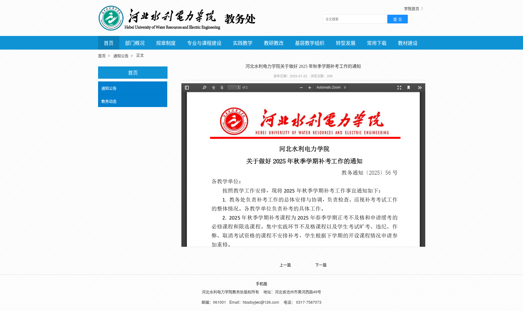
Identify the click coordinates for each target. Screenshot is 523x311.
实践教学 (243, 42)
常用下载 (377, 42)
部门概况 (135, 42)
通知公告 (121, 55)
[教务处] (180, 17)
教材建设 (408, 42)
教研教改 (274, 42)
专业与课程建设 (204, 42)
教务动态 (109, 101)
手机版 (261, 284)
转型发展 (345, 42)
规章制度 (166, 42)
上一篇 (285, 265)
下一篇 (321, 265)
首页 (109, 42)
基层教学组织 (309, 42)
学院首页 (411, 8)
